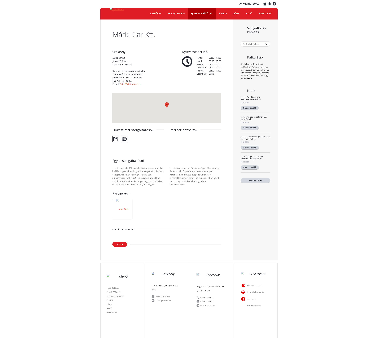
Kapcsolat (265, 13)
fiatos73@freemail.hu (130, 84)
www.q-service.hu (163, 296)
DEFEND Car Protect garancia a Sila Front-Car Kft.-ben (255, 137)
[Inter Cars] (122, 209)
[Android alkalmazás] (269, 4)
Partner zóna (250, 3)
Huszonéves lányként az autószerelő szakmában (251, 98)
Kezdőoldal (113, 288)
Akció (249, 13)
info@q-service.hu (163, 300)
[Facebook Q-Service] (274, 4)
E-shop (223, 13)
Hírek (236, 13)
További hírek (255, 180)
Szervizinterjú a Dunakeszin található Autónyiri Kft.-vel (252, 157)
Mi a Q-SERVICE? (176, 13)
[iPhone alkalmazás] (265, 4)
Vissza (120, 244)
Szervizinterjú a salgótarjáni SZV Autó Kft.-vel (254, 118)
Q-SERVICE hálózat (201, 13)
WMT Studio (197, 341)
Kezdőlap (155, 13)
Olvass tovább (249, 108)
